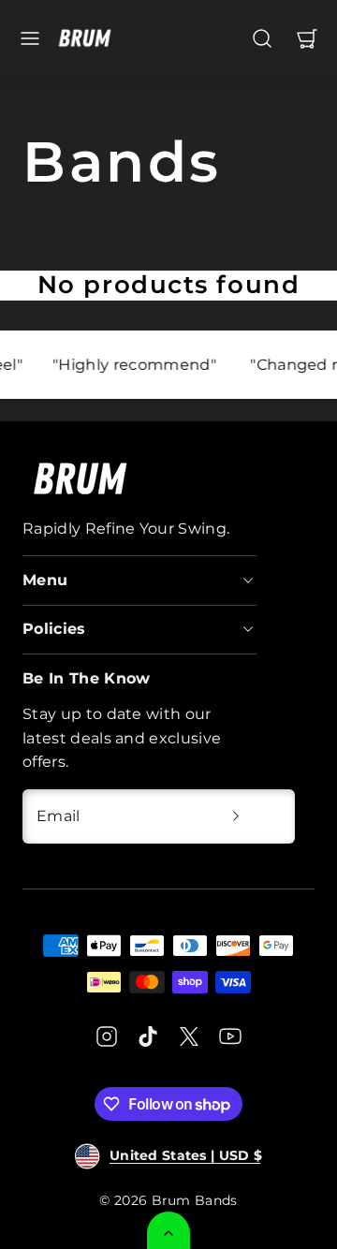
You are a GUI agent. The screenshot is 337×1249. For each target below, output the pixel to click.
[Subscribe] (235, 816)
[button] (29, 38)
